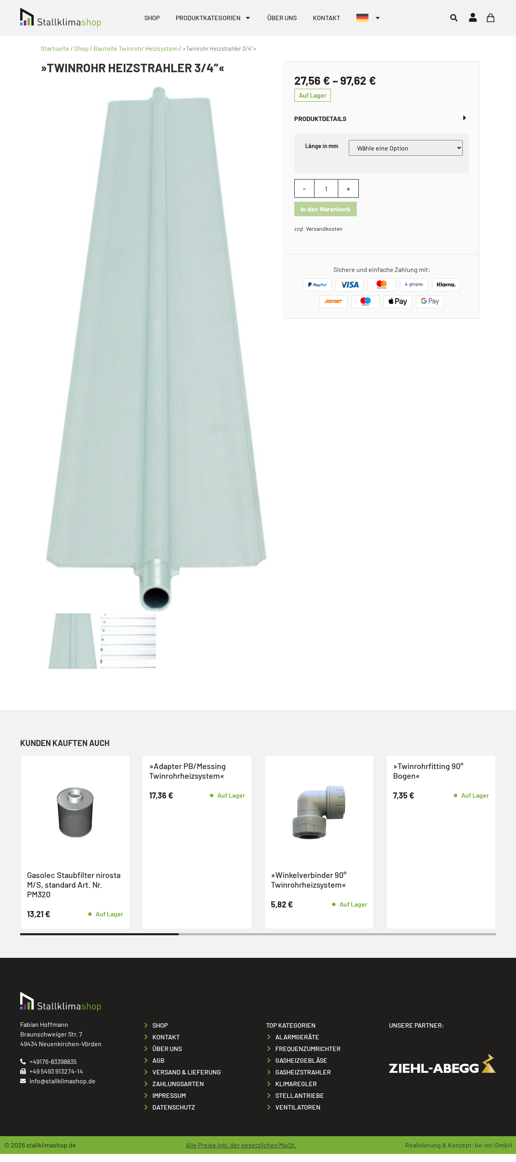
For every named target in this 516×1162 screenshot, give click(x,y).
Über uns (282, 17)
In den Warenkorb (325, 209)
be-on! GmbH (493, 1145)
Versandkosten (324, 228)
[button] (453, 17)
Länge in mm (321, 146)
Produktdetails (320, 118)
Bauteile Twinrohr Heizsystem (136, 48)
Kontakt (326, 17)
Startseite (55, 48)
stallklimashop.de (51, 1145)
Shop (152, 17)
